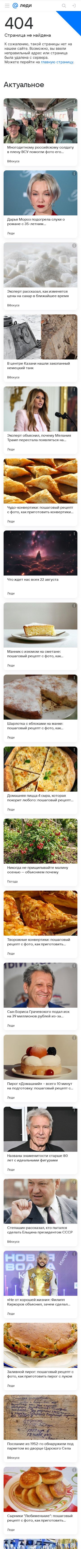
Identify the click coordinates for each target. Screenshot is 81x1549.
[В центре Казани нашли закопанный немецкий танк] (40, 348)
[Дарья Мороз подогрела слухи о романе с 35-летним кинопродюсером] (40, 204)
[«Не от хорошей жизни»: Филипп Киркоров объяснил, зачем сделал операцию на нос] (40, 1284)
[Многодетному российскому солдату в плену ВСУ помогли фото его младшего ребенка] (40, 132)
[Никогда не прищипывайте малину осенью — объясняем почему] (40, 852)
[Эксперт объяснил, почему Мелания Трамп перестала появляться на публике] (40, 420)
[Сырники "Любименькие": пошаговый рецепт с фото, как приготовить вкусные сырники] (40, 1500)
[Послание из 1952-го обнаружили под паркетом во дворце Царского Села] (40, 1428)
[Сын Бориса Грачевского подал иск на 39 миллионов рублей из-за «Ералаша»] (40, 996)
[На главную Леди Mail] (25, 5)
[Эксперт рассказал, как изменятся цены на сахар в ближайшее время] (40, 276)
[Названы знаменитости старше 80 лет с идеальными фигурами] (40, 1140)
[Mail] (15, 5)
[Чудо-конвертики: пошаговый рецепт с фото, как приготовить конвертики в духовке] (40, 492)
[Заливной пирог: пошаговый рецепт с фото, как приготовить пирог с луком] (40, 1356)
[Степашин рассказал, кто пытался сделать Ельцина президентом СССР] (40, 1212)
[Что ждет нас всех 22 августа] (40, 564)
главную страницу (57, 62)
